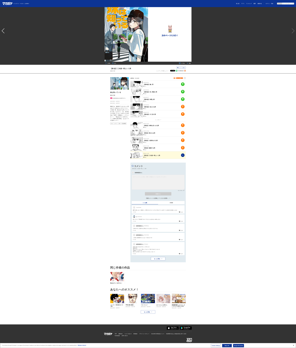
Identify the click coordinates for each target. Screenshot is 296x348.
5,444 (181, 212)
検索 (293, 3)
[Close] (293, 345)
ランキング (249, 3)
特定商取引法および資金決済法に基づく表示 (176, 333)
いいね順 (145, 202)
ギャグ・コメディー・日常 (115, 123)
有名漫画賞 (124, 123)
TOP (116, 333)
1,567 (181, 253)
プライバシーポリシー (144, 333)
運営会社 (121, 333)
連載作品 (260, 3)
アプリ (242, 3)
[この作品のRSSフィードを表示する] (185, 70)
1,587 (181, 239)
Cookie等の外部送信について (157, 333)
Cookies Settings (216, 345)
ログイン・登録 (269, 3)
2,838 (181, 230)
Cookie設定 (117, 335)
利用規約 (135, 333)
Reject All (227, 345)
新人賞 (237, 3)
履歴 (255, 3)
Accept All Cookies (238, 345)
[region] (148, 345)
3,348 (181, 221)
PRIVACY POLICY (82, 345)
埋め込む (181, 70)
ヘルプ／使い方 (128, 333)
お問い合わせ (125, 335)
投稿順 (171, 202)
